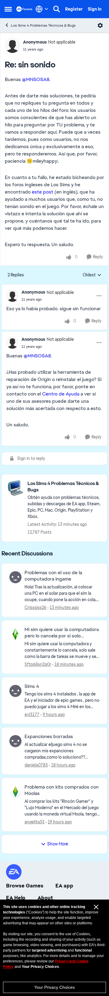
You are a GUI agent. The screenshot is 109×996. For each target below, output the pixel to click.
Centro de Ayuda (60, 394)
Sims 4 (32, 686)
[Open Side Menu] (8, 9)
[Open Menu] (100, 25)
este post (42, 192)
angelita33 (35, 822)
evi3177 (32, 714)
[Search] (56, 9)
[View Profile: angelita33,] (15, 792)
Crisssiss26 (35, 607)
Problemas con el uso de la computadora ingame (53, 576)
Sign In (94, 9)
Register (74, 9)
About (45, 897)
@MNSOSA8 (35, 79)
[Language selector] (42, 9)
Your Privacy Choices (54, 987)
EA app (64, 885)
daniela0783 (36, 765)
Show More (57, 844)
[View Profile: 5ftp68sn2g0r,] (15, 634)
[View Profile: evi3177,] (15, 691)
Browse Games (24, 885)
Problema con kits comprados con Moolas (62, 790)
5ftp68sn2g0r (38, 664)
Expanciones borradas (49, 737)
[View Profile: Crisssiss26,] (15, 577)
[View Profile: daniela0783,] (15, 741)
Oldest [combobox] (92, 275)
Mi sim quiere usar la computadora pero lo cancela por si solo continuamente (62, 633)
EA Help (15, 897)
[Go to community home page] (24, 8)
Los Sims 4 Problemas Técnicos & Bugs (43, 25)
